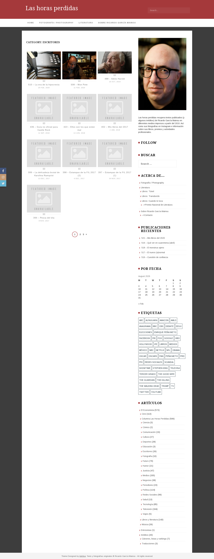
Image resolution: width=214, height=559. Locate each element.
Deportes (147, 442)
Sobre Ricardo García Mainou (117, 23)
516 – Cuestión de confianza (155, 257)
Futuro (146, 461)
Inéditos (144, 535)
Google (168, 338)
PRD (182, 356)
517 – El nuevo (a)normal (153, 252)
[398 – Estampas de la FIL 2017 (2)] (79, 153)
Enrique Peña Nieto (165, 332)
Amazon (164, 320)
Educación (147, 446)
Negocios (147, 480)
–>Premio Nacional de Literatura (157, 205)
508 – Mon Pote (79, 84)
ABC (141, 320)
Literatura (86, 23)
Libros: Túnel (148, 191)
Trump (165, 386)
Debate (170, 326)
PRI (141, 362)
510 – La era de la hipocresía (44, 84)
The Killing (163, 380)
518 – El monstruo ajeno (153, 247)
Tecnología (148, 504)
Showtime (144, 368)
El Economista (147, 410)
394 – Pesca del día (43, 218)
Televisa (175, 368)
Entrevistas (146, 530)
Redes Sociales (153, 362)
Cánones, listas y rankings (154, 539)
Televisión (147, 509)
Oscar (142, 356)
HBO (177, 338)
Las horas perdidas (51, 8)
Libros (163, 344)
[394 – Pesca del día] (44, 198)
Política (146, 490)
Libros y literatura (150, 519)
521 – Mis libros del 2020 (153, 238)
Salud (145, 499)
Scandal (169, 362)
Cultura (146, 437)
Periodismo (148, 485)
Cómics (146, 427)
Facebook (144, 338)
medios (173, 344)
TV (172, 386)
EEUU (179, 326)
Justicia (146, 470)
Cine (144, 414)
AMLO (173, 320)
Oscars (153, 356)
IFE (155, 344)
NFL (168, 350)
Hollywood (145, 344)
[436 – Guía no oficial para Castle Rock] (44, 107)
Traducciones (148, 543)
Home (30, 23)
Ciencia (146, 422)
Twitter (144, 392)
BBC (155, 326)
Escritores (147, 451)
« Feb (141, 304)
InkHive (82, 556)
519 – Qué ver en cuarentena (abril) (158, 243)
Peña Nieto (172, 356)
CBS (161, 326)
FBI (153, 338)
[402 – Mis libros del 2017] (115, 107)
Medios (146, 475)
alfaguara (151, 320)
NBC (151, 350)
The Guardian (147, 380)
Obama (176, 350)
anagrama (145, 326)
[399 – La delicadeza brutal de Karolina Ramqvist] (44, 153)
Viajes (145, 514)
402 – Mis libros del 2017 (114, 127)
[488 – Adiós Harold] (115, 62)
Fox (160, 338)
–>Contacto (147, 215)
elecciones (145, 332)
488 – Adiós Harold (115, 79)
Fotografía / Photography (56, 23)
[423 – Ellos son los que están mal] (79, 107)
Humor (146, 466)
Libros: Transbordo (151, 196)
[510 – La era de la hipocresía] (44, 65)
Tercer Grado (147, 374)
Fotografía (147, 456)
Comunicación (149, 432)
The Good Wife (166, 374)
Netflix (160, 350)
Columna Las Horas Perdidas (155, 419)
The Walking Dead (149, 386)
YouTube (156, 392)
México (143, 350)
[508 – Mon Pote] (79, 65)
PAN (161, 356)
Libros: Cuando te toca (152, 201)
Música (145, 524)
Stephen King (160, 368)
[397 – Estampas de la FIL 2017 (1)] (115, 153)
